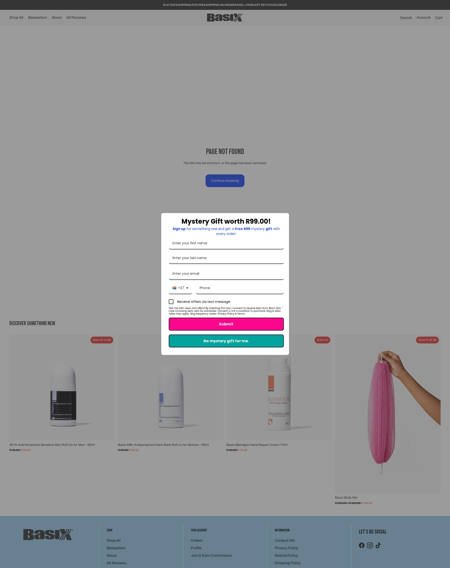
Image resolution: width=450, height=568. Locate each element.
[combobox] (180, 288)
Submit (226, 324)
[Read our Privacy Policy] (283, 309)
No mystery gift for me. (226, 341)
